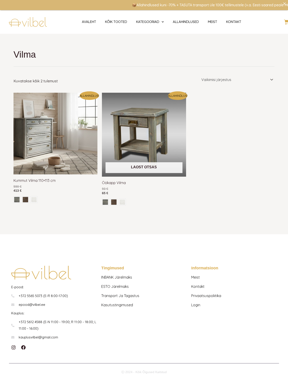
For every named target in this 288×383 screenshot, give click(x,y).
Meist (212, 22)
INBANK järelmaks (116, 277)
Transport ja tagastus (120, 295)
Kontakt (198, 286)
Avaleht (89, 22)
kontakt (233, 22)
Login (195, 305)
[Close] (284, 3)
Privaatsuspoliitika (206, 295)
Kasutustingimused (117, 305)
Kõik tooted (116, 22)
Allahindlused (186, 22)
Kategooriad (147, 22)
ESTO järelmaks (115, 286)
